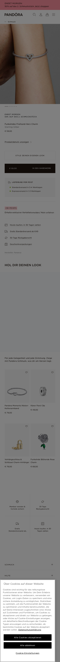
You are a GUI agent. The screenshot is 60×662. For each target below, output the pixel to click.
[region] (27, 621)
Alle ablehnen (27, 645)
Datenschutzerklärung (29, 630)
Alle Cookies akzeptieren (27, 637)
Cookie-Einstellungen (27, 653)
